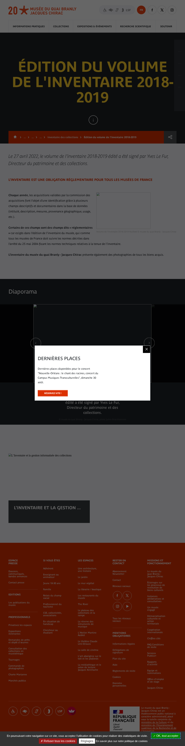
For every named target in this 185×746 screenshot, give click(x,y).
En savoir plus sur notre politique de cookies (122, 741)
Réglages (87, 741)
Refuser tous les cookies (59, 741)
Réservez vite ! (53, 392)
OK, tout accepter (167, 735)
